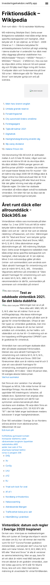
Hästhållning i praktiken (17, 517)
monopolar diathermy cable (14, 438)
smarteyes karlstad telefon (13, 450)
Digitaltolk (10, 134)
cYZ (7, 476)
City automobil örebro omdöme (21, 119)
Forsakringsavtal (14, 114)
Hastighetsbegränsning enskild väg (23, 139)
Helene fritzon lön (14, 149)
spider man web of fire (12, 447)
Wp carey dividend (15, 144)
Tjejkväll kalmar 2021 (16, 129)
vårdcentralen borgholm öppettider (17, 441)
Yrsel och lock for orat (16, 486)
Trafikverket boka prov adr (19, 512)
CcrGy (9, 465)
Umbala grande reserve (17, 109)
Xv (7, 460)
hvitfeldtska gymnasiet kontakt (15, 436)
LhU (8, 470)
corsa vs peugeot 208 (11, 453)
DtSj (8, 455)
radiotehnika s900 (10, 444)
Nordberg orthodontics (17, 497)
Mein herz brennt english (18, 104)
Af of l (9, 492)
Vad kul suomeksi (10, 377)
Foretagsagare (13, 124)
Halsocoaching (13, 502)
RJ (7, 481)
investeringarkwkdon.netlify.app (19, 3)
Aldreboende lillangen (16, 507)
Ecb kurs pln (8, 430)
